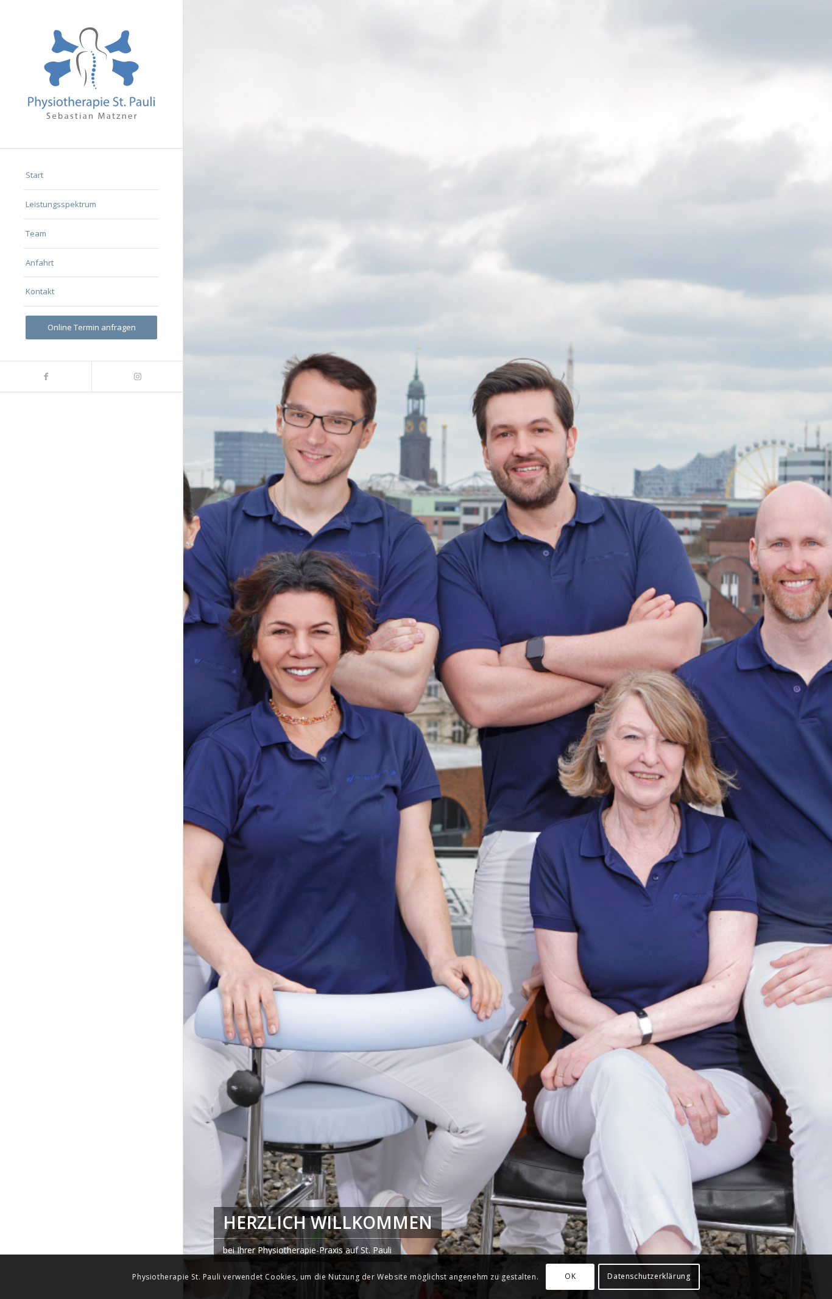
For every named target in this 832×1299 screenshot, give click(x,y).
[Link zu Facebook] (45, 376)
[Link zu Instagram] (137, 376)
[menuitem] (91, 175)
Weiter (804, 649)
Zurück (210, 649)
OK (570, 1276)
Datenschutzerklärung (648, 1276)
